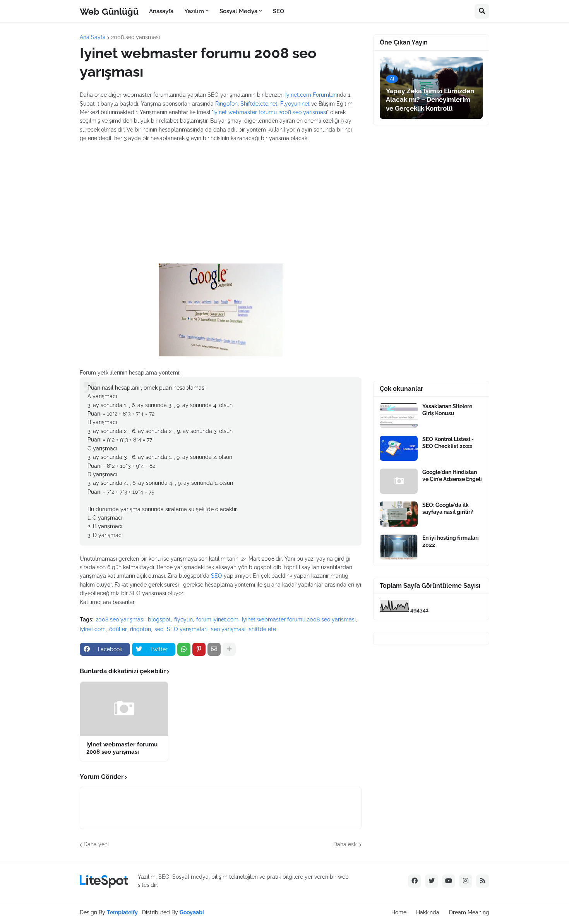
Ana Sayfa (93, 37)
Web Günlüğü (109, 11)
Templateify (122, 912)
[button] (482, 11)
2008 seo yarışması (135, 37)
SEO (216, 576)
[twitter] (431, 881)
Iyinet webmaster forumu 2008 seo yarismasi (299, 619)
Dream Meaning (469, 912)
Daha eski (345, 844)
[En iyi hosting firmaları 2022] (399, 547)
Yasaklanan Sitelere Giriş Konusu (447, 409)
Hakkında (427, 912)
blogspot (159, 619)
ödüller (118, 629)
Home (398, 912)
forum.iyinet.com (217, 619)
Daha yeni (96, 844)
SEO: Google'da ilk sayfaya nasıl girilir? (447, 508)
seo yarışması (228, 629)
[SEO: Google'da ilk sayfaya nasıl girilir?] (399, 514)
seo (158, 629)
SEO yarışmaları (187, 629)
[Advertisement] (221, 199)
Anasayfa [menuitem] (161, 11)
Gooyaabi (192, 912)
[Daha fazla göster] (229, 649)
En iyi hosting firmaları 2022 (450, 541)
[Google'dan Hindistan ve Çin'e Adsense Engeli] (399, 481)
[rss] (482, 881)
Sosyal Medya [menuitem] (238, 11)
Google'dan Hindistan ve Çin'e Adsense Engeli (452, 475)
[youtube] (448, 881)
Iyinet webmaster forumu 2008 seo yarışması (270, 112)
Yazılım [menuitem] (194, 11)
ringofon (140, 629)
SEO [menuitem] (278, 11)
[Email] (214, 649)
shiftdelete (262, 629)
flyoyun (183, 619)
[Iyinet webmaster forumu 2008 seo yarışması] (124, 709)
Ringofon (226, 104)
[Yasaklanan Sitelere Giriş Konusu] (399, 415)
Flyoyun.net (295, 104)
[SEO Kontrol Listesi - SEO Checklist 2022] (399, 448)
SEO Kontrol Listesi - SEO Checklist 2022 (448, 442)
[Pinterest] (199, 649)
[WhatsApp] (183, 649)
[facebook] (414, 881)
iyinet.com (93, 629)
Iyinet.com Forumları (311, 95)
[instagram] (465, 881)
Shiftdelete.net (259, 104)
